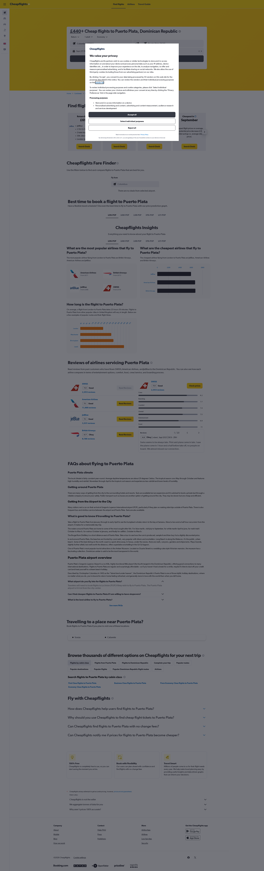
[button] (132, 114)
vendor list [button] (99, 82)
